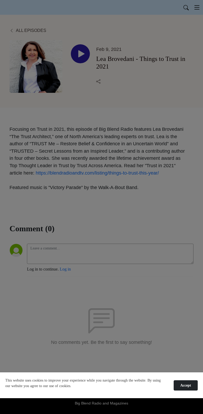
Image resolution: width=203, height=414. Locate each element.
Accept (185, 385)
